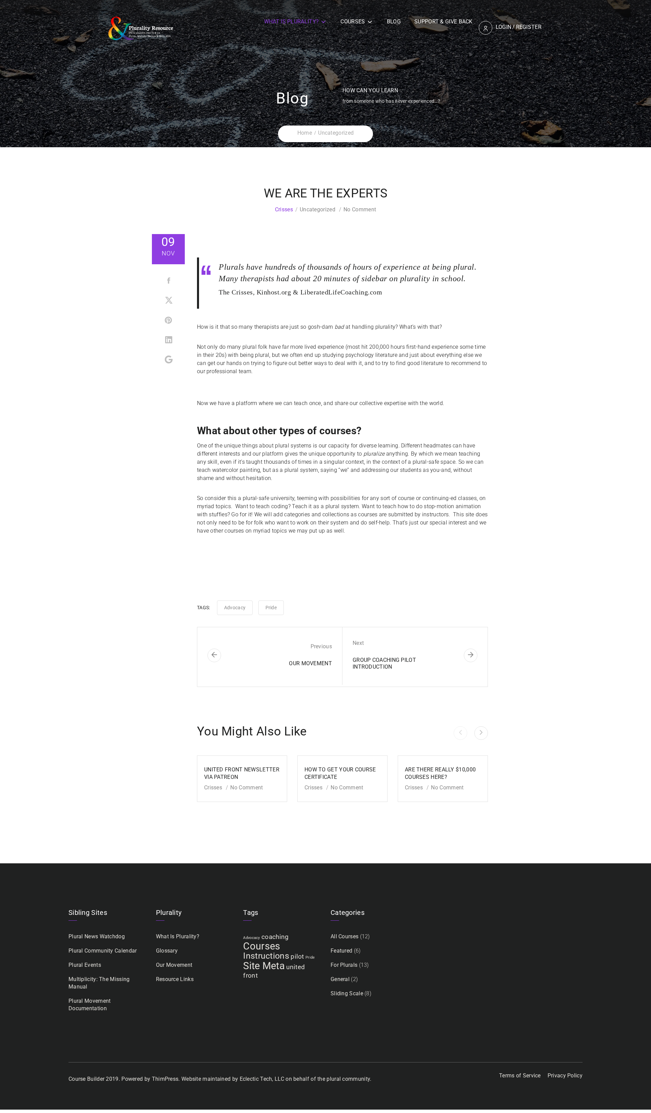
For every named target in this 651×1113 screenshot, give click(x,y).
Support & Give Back (443, 21)
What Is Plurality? (291, 21)
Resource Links (175, 979)
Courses (352, 21)
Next (358, 643)
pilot (297, 956)
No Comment (359, 209)
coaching (275, 937)
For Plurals (344, 965)
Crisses (284, 209)
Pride (271, 607)
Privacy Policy (565, 1075)
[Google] (169, 361)
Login (504, 27)
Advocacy (234, 607)
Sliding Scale (347, 993)
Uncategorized (317, 209)
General (340, 979)
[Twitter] (169, 301)
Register (528, 27)
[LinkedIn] (169, 341)
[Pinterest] (169, 321)
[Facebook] (169, 281)
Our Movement (174, 965)
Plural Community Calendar (102, 950)
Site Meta (264, 966)
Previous (321, 646)
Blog (394, 21)
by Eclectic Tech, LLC (258, 1079)
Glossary (167, 950)
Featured (341, 950)
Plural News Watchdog (96, 936)
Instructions (266, 956)
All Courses (344, 936)
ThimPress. (166, 1079)
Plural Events (84, 965)
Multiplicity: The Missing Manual (99, 983)
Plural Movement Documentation (89, 1005)
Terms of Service (520, 1075)
